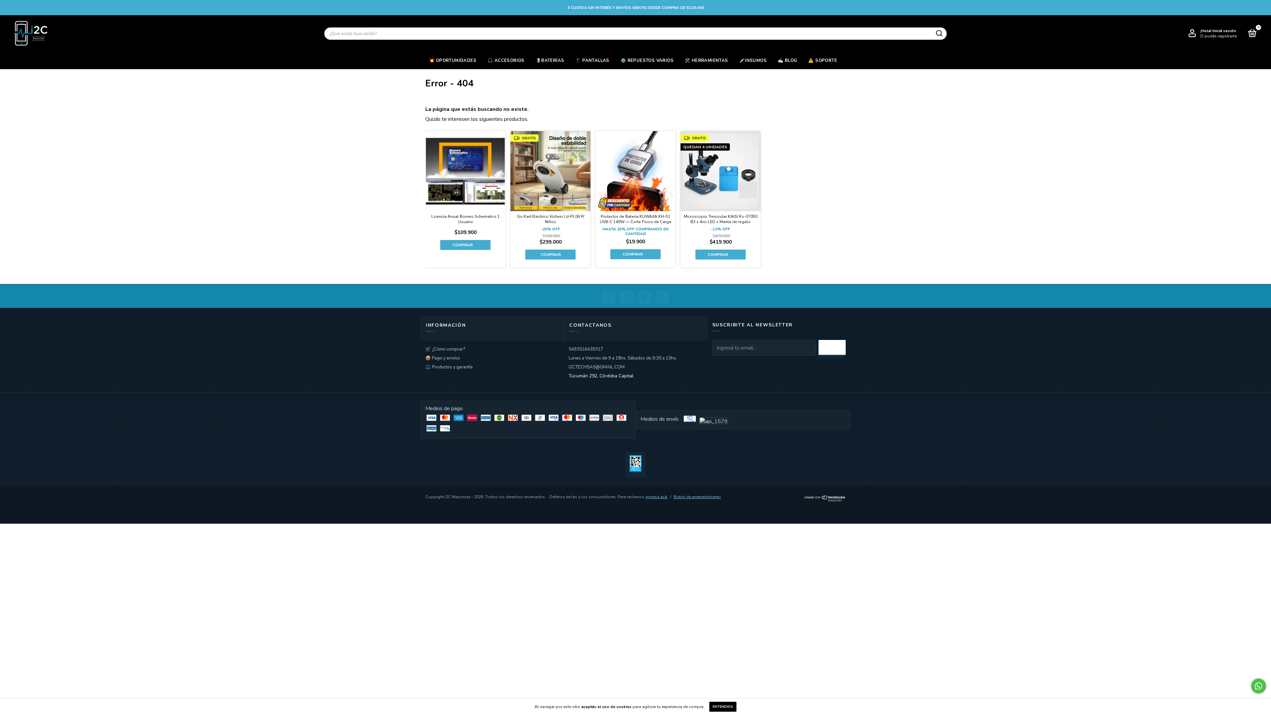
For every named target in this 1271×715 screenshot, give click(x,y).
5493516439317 (586, 349)
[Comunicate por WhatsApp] (1258, 686)
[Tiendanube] (825, 499)
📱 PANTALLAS (592, 61)
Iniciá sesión (1224, 30)
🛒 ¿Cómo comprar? (445, 349)
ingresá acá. (656, 497)
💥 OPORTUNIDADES (452, 61)
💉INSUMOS (753, 61)
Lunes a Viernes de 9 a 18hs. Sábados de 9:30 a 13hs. (623, 358)
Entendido (723, 706)
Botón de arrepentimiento (697, 497)
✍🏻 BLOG (787, 61)
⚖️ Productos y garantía (449, 367)
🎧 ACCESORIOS (506, 61)
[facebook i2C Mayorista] (626, 297)
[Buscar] (938, 33)
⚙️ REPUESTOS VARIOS (647, 61)
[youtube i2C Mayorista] (644, 297)
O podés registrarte (1218, 36)
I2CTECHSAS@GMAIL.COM (597, 367)
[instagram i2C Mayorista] (608, 297)
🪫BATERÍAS (550, 61)
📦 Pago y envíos (442, 358)
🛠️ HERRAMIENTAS (706, 61)
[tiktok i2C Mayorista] (662, 297)
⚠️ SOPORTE (822, 61)
